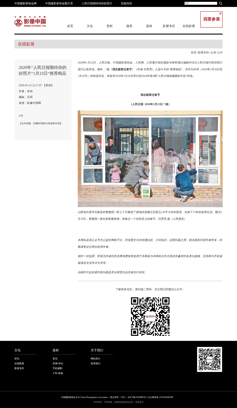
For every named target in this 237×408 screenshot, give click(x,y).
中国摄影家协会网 (25, 3)
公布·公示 (217, 52)
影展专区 (169, 26)
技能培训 (126, 3)
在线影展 (189, 26)
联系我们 (95, 363)
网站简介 (95, 358)
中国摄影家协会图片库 (59, 3)
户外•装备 (58, 373)
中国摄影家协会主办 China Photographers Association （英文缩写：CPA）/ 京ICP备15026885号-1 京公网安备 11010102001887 (117, 397)
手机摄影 (57, 368)
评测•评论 (58, 363)
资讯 (16, 358)
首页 (70, 26)
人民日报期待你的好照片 (97, 3)
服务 (129, 26)
